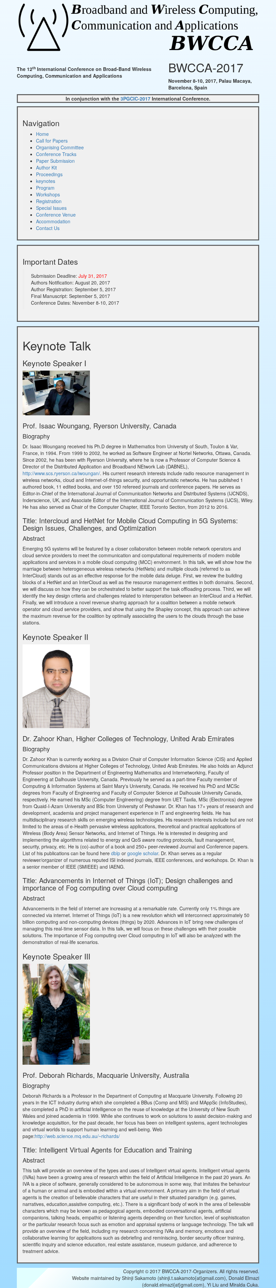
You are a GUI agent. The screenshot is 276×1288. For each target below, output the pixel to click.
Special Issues (51, 207)
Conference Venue (56, 214)
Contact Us (48, 228)
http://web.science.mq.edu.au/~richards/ (77, 1136)
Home (42, 133)
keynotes (45, 181)
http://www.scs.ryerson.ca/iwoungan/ (61, 473)
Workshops (48, 194)
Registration (49, 201)
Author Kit (46, 167)
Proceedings (49, 174)
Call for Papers (52, 140)
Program (45, 187)
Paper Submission (55, 160)
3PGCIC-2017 (135, 98)
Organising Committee (60, 147)
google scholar (142, 853)
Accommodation (53, 221)
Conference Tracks (56, 154)
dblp (115, 853)
